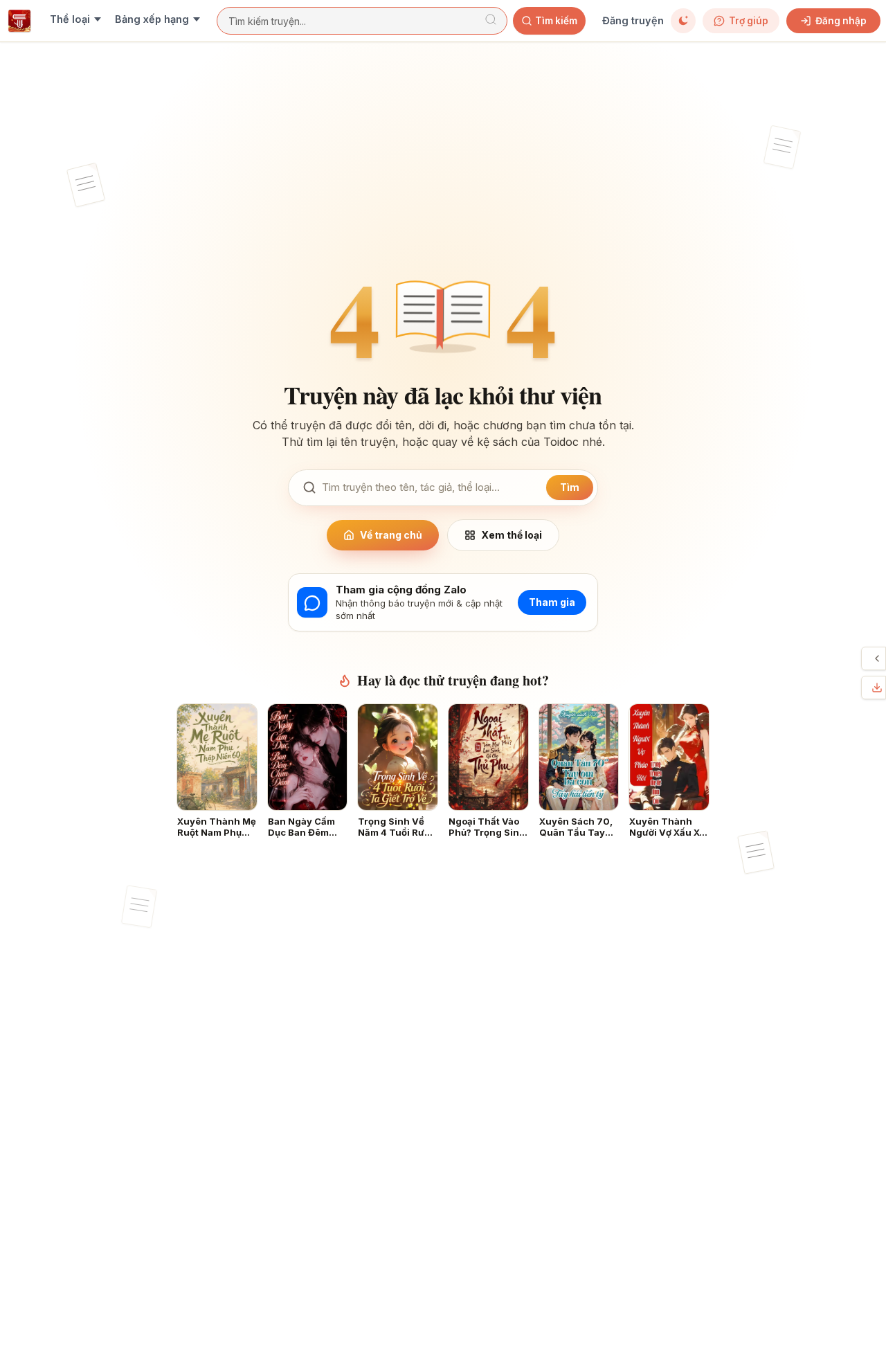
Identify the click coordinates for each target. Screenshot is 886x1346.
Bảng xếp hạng (152, 19)
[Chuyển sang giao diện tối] (683, 20)
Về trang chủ (391, 535)
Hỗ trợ (865, 658)
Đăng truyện (633, 20)
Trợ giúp (748, 20)
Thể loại (70, 19)
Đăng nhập (841, 20)
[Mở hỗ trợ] (877, 658)
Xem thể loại (511, 535)
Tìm (569, 487)
